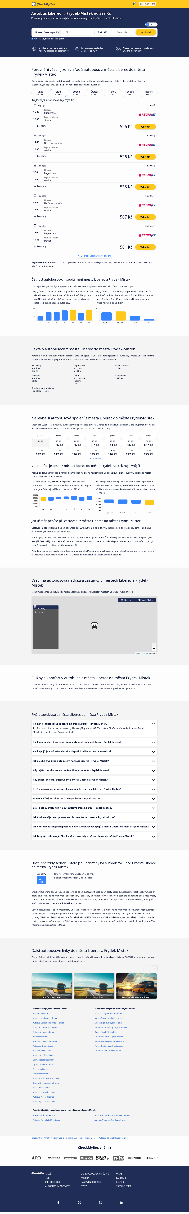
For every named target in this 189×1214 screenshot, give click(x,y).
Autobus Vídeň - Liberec (43, 1097)
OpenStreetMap (142, 653)
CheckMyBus (37, 1138)
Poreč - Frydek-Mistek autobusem (109, 1046)
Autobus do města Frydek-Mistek (113, 1138)
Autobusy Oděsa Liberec (43, 1055)
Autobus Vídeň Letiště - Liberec (46, 1120)
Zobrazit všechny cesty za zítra (96, 255)
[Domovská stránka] (43, 4)
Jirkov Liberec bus (40, 1036)
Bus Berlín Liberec (41, 1013)
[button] (94, 625)
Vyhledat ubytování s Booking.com (49, 39)
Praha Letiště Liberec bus (44, 1115)
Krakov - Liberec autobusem (45, 1041)
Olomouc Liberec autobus (44, 1060)
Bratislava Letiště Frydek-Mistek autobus (112, 1115)
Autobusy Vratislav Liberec (44, 1101)
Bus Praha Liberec (41, 1069)
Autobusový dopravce (57, 1186)
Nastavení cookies (91, 1182)
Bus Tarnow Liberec (41, 1087)
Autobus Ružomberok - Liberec (46, 1078)
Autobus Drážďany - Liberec (45, 1027)
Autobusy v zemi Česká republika (58, 1138)
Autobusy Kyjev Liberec (43, 1046)
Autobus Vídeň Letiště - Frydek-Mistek (111, 1120)
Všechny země (123, 1186)
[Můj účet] (133, 4)
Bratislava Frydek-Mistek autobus (108, 1013)
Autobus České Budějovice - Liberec (48, 1023)
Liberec (127, 600)
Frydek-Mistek (146, 600)
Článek (120, 1182)
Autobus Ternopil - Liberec (44, 1092)
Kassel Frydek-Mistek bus (105, 1032)
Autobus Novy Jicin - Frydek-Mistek (109, 1041)
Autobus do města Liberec (85, 1138)
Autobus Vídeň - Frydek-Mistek (107, 1050)
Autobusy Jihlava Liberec (43, 1032)
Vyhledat (145, 126)
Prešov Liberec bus (41, 1073)
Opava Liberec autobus (43, 1064)
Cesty (84, 1186)
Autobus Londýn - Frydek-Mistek (108, 1036)
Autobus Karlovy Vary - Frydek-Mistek (110, 1027)
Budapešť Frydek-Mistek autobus (108, 1018)
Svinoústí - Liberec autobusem (46, 1083)
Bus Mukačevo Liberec (42, 1050)
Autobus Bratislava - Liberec (45, 1018)
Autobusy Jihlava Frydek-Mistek (108, 1023)
